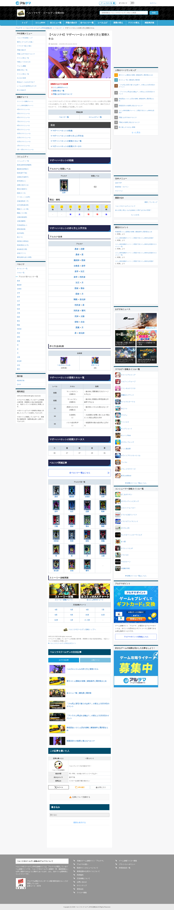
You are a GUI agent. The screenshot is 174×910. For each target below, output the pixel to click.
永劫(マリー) (21, 253)
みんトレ (124, 408)
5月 (71, 610)
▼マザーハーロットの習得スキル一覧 (66, 141)
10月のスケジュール (24, 133)
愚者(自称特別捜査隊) (24, 165)
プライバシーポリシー (127, 864)
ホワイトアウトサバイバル (130, 455)
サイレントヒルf (127, 548)
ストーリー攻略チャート (64, 600)
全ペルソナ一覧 (87, 22)
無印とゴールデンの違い (25, 42)
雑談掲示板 (149, 22)
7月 (103, 610)
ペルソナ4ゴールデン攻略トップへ (82, 630)
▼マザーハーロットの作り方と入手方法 (66, 136)
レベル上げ (102, 22)
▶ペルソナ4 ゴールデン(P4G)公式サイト (62, 643)
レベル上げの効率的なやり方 (26, 86)
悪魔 (78, 327)
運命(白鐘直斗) (22, 189)
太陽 (82, 316)
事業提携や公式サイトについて (88, 871)
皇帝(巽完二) (21, 181)
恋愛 (82, 249)
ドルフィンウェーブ (128, 381)
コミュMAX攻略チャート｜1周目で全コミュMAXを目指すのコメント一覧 (136, 245)
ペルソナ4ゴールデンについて (125, 206)
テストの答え (134, 22)
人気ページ (95, 660)
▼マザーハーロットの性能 (61, 131)
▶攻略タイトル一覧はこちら (136, 483)
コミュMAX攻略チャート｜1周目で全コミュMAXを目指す (136, 111)
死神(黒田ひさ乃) (23, 245)
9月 (71, 615)
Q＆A (19, 384)
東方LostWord (126, 476)
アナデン (124, 415)
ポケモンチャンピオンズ (130, 501)
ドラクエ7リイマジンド (129, 521)
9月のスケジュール (23, 129)
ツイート (60, 787)
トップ (24, 22)
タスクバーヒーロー (128, 508)
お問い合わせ (82, 882)
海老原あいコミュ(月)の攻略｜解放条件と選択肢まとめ (136, 99)
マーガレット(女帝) (23, 197)
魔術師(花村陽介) (23, 169)
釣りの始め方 (21, 90)
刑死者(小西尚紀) (23, 241)
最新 (146, 202)
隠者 (83, 260)
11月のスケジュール (24, 137)
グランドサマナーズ (128, 469)
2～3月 (87, 620)
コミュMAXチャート (60, 87)
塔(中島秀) (20, 233)
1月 (71, 620)
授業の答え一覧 (58, 91)
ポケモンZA (125, 528)
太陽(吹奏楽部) (22, 217)
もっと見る (136, 132)
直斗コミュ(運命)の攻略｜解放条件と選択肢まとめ (136, 75)
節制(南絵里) (21, 229)
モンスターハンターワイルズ (131, 535)
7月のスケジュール (23, 121)
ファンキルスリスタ (128, 388)
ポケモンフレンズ (127, 442)
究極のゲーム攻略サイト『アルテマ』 (91, 861)
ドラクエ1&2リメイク (129, 515)
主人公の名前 (21, 78)
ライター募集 (82, 893)
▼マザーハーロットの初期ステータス (66, 146)
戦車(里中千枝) (22, 173)
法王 (82, 271)
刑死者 (82, 277)
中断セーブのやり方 (23, 62)
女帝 (64, 192)
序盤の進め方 (71, 22)
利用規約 (80, 875)
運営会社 (80, 889)
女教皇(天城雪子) (23, 177)
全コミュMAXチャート (95, 600)
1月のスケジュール (23, 145)
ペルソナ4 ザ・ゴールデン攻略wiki (45, 12)
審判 (83, 310)
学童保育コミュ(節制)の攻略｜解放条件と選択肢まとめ (133, 231)
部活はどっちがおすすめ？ (26, 82)
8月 (56, 615)
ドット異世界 (126, 449)
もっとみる (135, 215)
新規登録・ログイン (122, 187)
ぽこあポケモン (126, 494)
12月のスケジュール (24, 141)
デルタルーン (126, 562)
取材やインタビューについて (87, 868)
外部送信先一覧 (124, 868)
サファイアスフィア (128, 375)
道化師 (82, 299)
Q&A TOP (118, 183)
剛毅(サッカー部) (23, 209)
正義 (56, 526)
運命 (82, 288)
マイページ (119, 191)
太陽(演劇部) (21, 221)
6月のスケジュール (23, 117)
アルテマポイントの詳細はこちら (136, 637)
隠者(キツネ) (21, 193)
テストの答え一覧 (23, 58)
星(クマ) (20, 237)
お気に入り (102, 787)
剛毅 (76, 299)
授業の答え (118, 22)
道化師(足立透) (22, 249)
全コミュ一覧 (55, 22)
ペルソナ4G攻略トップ (24, 38)
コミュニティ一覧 (95, 117)
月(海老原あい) (22, 225)
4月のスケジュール (23, 109)
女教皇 (77, 266)
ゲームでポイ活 (106, 3)
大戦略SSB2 (125, 568)
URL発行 (81, 787)
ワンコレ (124, 462)
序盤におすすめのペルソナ (62, 94)
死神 (77, 316)
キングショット (126, 429)
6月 (87, 610)
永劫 (82, 322)
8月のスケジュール (23, 125)
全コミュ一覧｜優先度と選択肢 (129, 80)
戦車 (103, 511)
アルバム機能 (21, 66)
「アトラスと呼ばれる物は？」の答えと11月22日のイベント (137, 93)
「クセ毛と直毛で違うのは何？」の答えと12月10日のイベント (137, 86)
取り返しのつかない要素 (127, 127)
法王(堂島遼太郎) (23, 205)
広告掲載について (83, 878)
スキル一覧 (20, 272)
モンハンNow (126, 435)
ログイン (153, 3)
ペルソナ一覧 (64, 117)
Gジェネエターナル (128, 402)
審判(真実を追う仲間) (24, 257)
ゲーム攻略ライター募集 (128, 861)
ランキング (153, 202)
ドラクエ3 (124, 555)
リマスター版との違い (24, 46)
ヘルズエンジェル (63, 365)
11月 (103, 615)
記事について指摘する (81, 797)
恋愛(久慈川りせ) (23, 185)
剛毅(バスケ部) (22, 213)
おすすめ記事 (64, 660)
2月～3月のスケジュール (25, 149)
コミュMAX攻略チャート (25, 105)
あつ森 (123, 541)
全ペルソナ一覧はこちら (79, 473)
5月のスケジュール (23, 113)
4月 (56, 610)
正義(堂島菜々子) (23, 201)
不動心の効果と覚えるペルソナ (129, 122)
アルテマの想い (82, 864)
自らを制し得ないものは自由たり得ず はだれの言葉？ (133, 210)
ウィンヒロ (125, 422)
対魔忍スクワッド (127, 395)
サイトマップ (82, 885)
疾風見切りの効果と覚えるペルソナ (131, 105)
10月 (87, 615)
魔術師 (77, 260)
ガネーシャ (95, 365)
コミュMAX (40, 22)
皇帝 (83, 266)
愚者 (77, 249)
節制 (77, 322)
